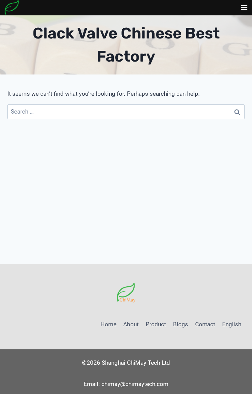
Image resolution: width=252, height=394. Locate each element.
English (231, 324)
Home (108, 324)
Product (156, 324)
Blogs (180, 324)
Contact (205, 324)
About (131, 324)
